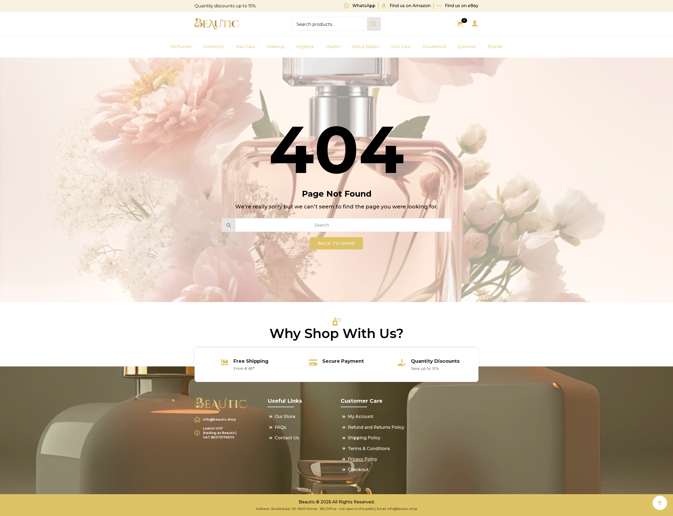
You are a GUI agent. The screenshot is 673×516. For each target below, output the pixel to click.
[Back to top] (660, 503)
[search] (374, 24)
